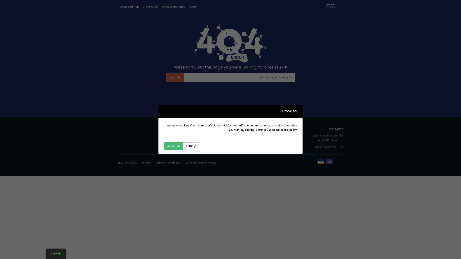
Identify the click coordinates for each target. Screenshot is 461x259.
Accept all (173, 146)
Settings (191, 146)
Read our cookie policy (282, 130)
